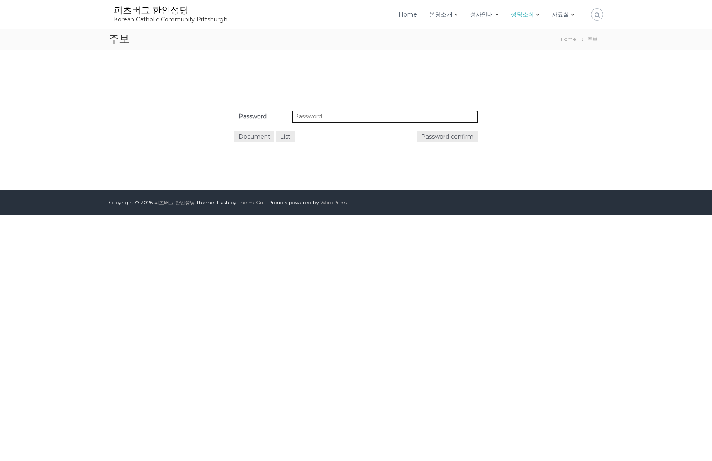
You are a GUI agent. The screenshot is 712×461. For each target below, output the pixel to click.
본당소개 (440, 14)
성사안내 (481, 14)
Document (254, 136)
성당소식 (522, 14)
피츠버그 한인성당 (151, 10)
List (285, 136)
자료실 (560, 14)
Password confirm (447, 136)
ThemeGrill (252, 202)
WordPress (333, 202)
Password (253, 116)
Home (407, 14)
